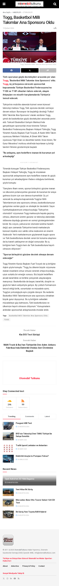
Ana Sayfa (6, 12)
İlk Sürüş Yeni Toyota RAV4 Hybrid (31, 512)
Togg (5, 80)
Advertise (15, 566)
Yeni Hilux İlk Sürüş (24, 489)
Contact (41, 566)
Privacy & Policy (28, 566)
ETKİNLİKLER (28, 12)
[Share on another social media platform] (47, 70)
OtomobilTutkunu (20, 550)
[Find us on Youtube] (15, 578)
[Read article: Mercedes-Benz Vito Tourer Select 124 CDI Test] (8, 502)
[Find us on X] (4, 578)
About (5, 566)
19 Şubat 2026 (8, 28)
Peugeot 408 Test (24, 423)
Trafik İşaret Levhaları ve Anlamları (31, 445)
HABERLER (17, 12)
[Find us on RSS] (18, 578)
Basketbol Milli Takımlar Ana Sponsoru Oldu (28, 316)
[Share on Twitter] (30, 70)
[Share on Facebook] (11, 70)
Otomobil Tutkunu (29, 378)
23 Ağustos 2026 (12, 482)
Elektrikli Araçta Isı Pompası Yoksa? (32, 456)
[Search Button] (55, 4)
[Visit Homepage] (29, 4)
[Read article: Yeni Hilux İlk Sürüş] (8, 492)
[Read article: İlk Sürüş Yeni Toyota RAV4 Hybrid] (8, 514)
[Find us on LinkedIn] (11, 578)
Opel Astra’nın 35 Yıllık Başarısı (19, 479)
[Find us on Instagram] (7, 578)
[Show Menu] (4, 4)
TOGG (6, 320)
